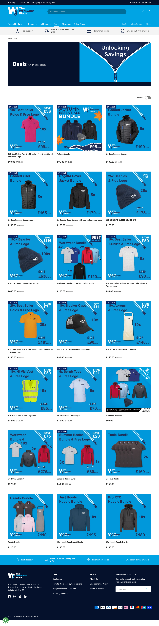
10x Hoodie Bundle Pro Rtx (117, 542)
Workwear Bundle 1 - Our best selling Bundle (75, 283)
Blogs (148, 24)
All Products (45, 24)
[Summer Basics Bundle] (79, 453)
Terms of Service (97, 589)
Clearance (66, 24)
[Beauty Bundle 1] (30, 516)
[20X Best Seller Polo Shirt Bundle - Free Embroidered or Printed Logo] (30, 323)
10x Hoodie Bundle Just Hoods (70, 542)
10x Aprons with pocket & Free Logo (121, 349)
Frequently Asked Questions (64, 589)
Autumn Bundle (63, 154)
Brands (31, 24)
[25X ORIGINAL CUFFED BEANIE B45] (128, 194)
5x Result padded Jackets (116, 154)
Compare (139, 98)
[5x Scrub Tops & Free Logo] (79, 389)
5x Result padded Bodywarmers (21, 220)
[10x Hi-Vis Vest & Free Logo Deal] (30, 389)
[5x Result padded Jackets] (128, 128)
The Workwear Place (19, 616)
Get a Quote (146, 2)
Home (10, 38)
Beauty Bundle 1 (15, 542)
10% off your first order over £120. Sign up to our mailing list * (31, 2)
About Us (94, 579)
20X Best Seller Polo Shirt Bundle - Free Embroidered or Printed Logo (30, 350)
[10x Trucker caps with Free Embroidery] (79, 323)
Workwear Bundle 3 (114, 415)
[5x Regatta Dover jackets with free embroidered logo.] (79, 194)
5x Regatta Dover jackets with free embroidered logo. (79, 220)
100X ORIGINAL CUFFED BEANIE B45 (23, 283)
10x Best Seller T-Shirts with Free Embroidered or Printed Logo (126, 284)
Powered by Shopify (32, 616)
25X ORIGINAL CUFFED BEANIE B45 (121, 220)
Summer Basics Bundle (67, 479)
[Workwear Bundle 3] (128, 389)
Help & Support (136, 24)
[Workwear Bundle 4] (30, 453)
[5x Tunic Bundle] (128, 453)
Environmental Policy (99, 584)
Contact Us (57, 579)
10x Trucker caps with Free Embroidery (73, 349)
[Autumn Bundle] (79, 128)
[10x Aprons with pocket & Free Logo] (128, 323)
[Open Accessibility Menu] (5, 620)
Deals (56, 24)
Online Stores (79, 24)
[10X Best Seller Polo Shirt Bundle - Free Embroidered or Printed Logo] (30, 128)
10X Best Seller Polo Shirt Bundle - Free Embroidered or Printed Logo (30, 155)
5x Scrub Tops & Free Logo (68, 415)
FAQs (124, 24)
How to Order (135, 2)
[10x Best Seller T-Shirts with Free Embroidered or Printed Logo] (128, 257)
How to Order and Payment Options (67, 584)
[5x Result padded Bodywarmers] (30, 194)
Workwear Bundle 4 (16, 479)
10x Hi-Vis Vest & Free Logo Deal (22, 415)
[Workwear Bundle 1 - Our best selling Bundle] (79, 257)
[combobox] (86, 11)
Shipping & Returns (60, 593)
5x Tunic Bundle (112, 479)
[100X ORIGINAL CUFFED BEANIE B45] (30, 257)
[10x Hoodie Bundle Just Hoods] (79, 516)
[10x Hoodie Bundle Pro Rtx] (128, 516)
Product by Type (15, 24)
